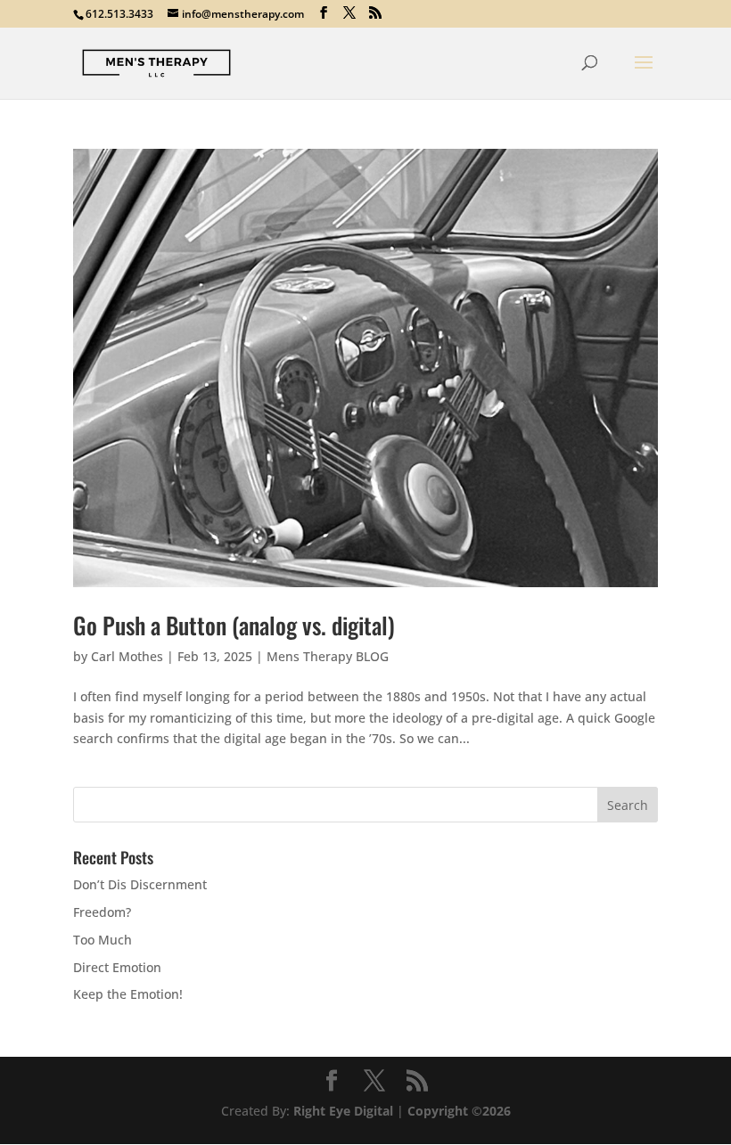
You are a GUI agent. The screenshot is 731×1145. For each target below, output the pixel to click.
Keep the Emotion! (128, 994)
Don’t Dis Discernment (140, 884)
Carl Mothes (127, 656)
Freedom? (102, 912)
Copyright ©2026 (459, 1110)
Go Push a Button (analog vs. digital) (234, 625)
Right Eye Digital (343, 1110)
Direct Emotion (117, 967)
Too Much (102, 939)
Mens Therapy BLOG (328, 656)
